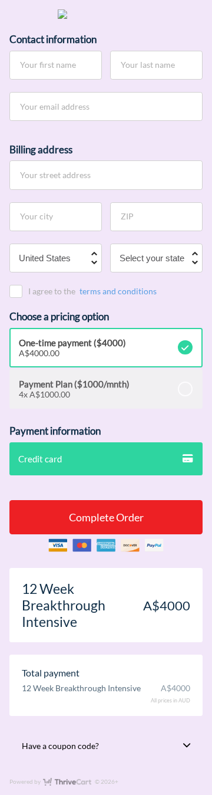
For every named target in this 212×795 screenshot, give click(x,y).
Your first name (48, 65)
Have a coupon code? (60, 746)
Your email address (55, 106)
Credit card (40, 459)
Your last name (148, 65)
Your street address (55, 175)
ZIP (127, 216)
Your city (36, 216)
